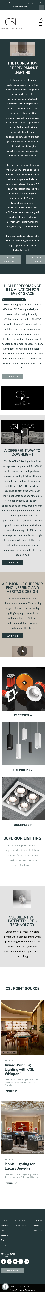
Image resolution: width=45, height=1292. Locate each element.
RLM (2, 1240)
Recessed (4, 1226)
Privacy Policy (16, 1286)
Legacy (3, 1245)
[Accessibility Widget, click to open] (5, 1286)
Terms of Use (29, 1286)
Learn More (12, 377)
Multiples (4, 1235)
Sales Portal (12, 1271)
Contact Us (5, 1256)
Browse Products (20, 1226)
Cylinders (4, 1231)
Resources (38, 1231)
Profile (36, 1226)
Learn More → (12, 1092)
